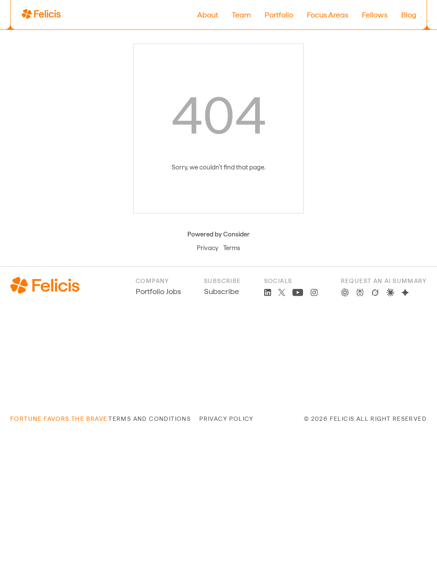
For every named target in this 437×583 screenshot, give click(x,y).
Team (241, 14)
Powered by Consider (218, 234)
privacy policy (226, 418)
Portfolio (279, 14)
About (207, 14)
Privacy (207, 248)
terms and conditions (149, 418)
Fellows (374, 14)
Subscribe (221, 291)
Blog (409, 14)
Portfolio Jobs (158, 291)
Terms (231, 248)
